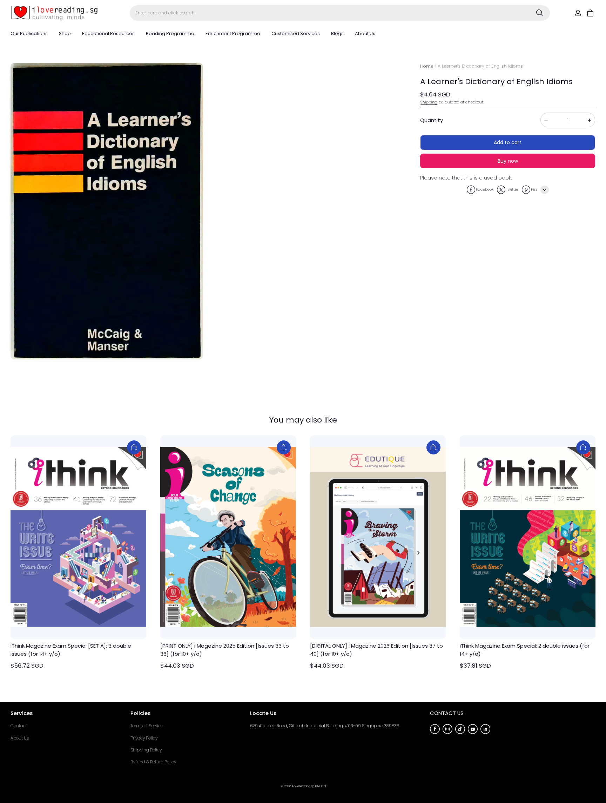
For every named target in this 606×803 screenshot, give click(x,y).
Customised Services (295, 33)
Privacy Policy (143, 738)
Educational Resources (108, 33)
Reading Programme (170, 33)
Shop (65, 33)
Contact (19, 726)
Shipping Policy (146, 750)
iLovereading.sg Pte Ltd (309, 786)
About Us (365, 33)
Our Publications (29, 33)
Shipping (428, 102)
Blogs (337, 33)
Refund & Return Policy (153, 762)
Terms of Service (146, 726)
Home (426, 66)
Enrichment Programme (233, 33)
